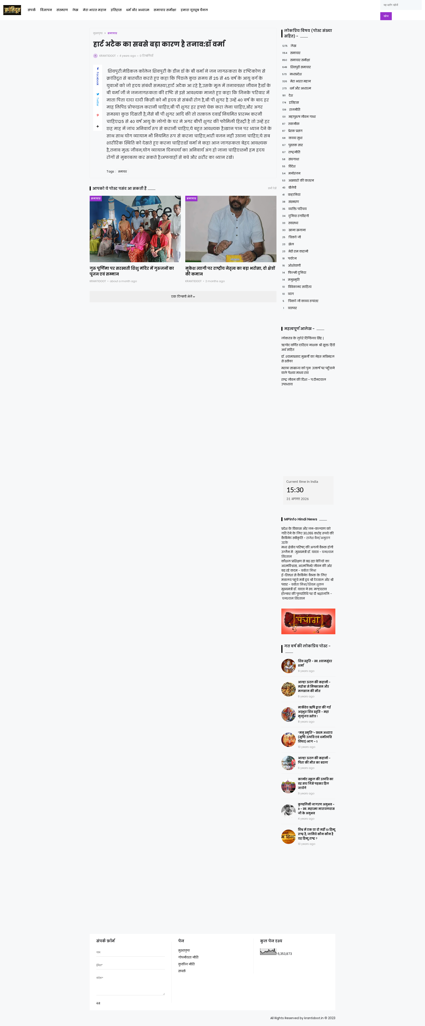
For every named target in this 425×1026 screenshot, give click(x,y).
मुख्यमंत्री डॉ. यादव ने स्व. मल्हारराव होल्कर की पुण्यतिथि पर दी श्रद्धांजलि (305, 591)
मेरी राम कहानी (295, 251)
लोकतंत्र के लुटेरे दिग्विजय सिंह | (302, 338)
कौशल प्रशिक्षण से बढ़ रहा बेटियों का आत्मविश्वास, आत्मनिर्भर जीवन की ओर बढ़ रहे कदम (306, 566)
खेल (288, 244)
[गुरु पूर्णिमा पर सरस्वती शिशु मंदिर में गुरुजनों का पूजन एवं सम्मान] (135, 229)
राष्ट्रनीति (291, 152)
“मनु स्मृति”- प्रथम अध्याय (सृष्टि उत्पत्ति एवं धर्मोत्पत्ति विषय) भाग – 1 (315, 737)
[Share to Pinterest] (97, 115)
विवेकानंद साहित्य (296, 287)
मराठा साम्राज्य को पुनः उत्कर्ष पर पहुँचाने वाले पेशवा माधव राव (308, 370)
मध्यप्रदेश (292, 74)
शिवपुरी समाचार (296, 67)
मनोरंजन (291, 173)
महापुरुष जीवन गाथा (299, 116)
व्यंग (288, 294)
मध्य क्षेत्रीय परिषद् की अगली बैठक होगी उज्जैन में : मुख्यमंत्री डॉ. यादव (307, 549)
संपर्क (32, 10)
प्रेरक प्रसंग (292, 131)
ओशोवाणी (291, 265)
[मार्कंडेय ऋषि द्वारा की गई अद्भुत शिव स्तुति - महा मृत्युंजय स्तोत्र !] (288, 714)
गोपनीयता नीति (188, 957)
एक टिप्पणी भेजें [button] (182, 296)
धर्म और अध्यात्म (137, 10)
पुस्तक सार (292, 145)
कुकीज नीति (186, 964)
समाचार (112, 33)
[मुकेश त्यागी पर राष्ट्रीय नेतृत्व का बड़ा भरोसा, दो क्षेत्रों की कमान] (230, 229)
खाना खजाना (294, 230)
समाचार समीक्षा (165, 10)
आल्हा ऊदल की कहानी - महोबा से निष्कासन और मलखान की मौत (314, 686)
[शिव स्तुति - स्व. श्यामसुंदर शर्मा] (288, 666)
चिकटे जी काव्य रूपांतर (300, 301)
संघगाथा (290, 159)
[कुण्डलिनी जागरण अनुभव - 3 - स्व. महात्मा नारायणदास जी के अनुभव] (288, 811)
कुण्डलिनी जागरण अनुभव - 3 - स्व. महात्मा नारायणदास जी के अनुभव (316, 808)
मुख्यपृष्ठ (98, 33)
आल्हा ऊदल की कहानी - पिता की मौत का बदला (314, 760)
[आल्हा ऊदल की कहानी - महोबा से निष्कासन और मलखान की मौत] (288, 689)
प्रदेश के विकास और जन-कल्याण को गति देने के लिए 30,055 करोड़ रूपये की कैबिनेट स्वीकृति (307, 533)
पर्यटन (289, 258)
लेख (75, 10)
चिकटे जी (291, 237)
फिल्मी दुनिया (294, 272)
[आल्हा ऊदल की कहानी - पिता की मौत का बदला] (288, 763)
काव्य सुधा (292, 138)
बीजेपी (289, 187)
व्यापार (290, 308)
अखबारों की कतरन (298, 180)
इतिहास (116, 10)
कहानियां (291, 194)
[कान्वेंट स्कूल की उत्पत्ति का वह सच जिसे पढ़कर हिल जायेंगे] (288, 786)
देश (287, 95)
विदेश (289, 166)
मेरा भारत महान (94, 10)
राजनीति (291, 109)
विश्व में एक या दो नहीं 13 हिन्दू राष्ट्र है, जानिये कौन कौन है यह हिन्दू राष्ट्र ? (316, 834)
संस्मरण (62, 10)
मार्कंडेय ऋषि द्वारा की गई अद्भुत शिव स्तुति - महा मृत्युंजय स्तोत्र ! (314, 711)
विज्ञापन (46, 10)
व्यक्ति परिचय (294, 209)
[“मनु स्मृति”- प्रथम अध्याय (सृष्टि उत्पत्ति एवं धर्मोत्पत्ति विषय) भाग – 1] (288, 740)
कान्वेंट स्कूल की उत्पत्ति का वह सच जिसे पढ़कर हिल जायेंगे (315, 783)
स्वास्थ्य (290, 223)
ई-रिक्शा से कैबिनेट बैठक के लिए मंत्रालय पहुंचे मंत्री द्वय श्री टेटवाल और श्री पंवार (307, 580)
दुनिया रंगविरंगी (295, 216)
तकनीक (290, 124)
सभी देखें (272, 188)
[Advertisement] (309, 430)
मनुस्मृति (290, 279)
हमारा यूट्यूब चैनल (194, 10)
